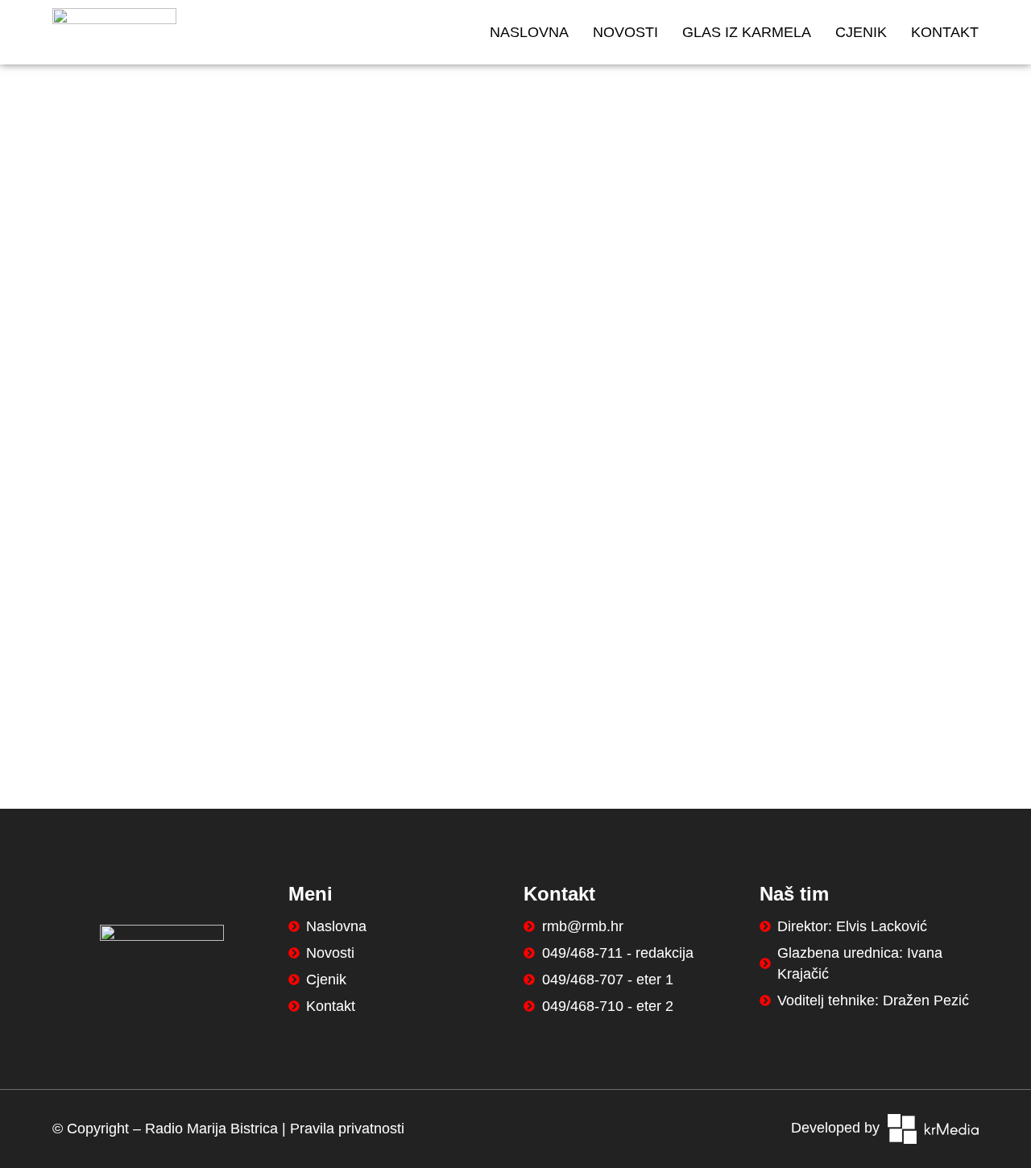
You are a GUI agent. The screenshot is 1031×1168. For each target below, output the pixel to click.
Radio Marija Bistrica (211, 1128)
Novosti (625, 32)
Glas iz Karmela (746, 32)
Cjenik (861, 32)
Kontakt (945, 32)
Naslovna (529, 32)
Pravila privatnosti (347, 1128)
